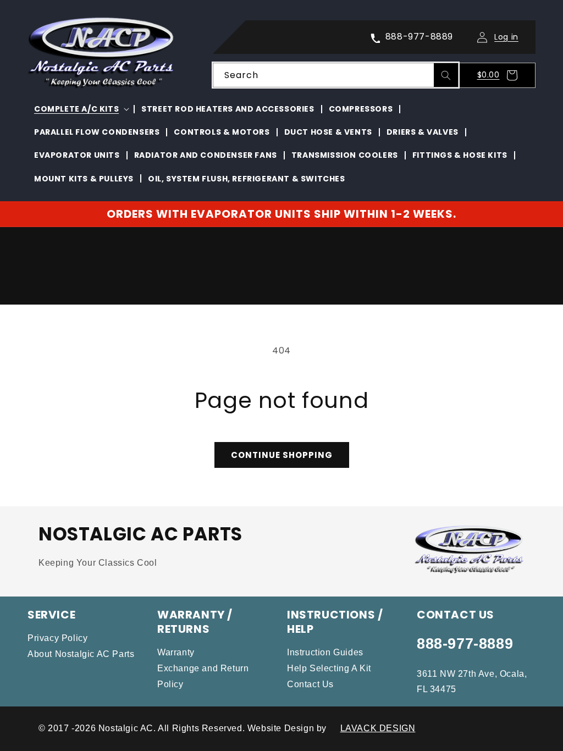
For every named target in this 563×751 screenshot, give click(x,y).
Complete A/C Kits (76, 109)
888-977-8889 (465, 644)
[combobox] (336, 75)
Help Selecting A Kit (329, 668)
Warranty (176, 652)
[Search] (446, 75)
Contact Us (310, 684)
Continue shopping (282, 455)
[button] (500, 75)
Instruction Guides (325, 652)
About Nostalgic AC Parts (80, 654)
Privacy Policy (57, 638)
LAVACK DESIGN (378, 728)
